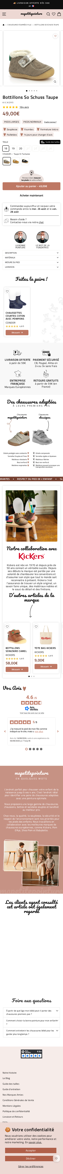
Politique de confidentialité (16, 1111)
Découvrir (16, 332)
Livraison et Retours (13, 1116)
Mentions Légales (12, 1106)
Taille (31, 141)
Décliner (30, 1158)
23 (43, 148)
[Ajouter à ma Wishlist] (55, 36)
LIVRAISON (9, 266)
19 (13, 148)
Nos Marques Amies (13, 1094)
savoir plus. (35, 1142)
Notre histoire (10, 1072)
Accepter (31, 1150)
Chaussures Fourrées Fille (19, 25)
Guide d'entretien (11, 1089)
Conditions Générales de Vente (18, 1100)
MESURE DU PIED (12, 262)
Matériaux (10, 257)
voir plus (39, 731)
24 (50, 148)
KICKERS (8, 102)
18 (5, 148)
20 (20, 148)
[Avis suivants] (58, 731)
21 (28, 148)
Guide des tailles (11, 1084)
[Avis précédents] (5, 731)
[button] (56, 648)
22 (35, 148)
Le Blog (6, 1078)
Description (11, 252)
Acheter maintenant (31, 195)
